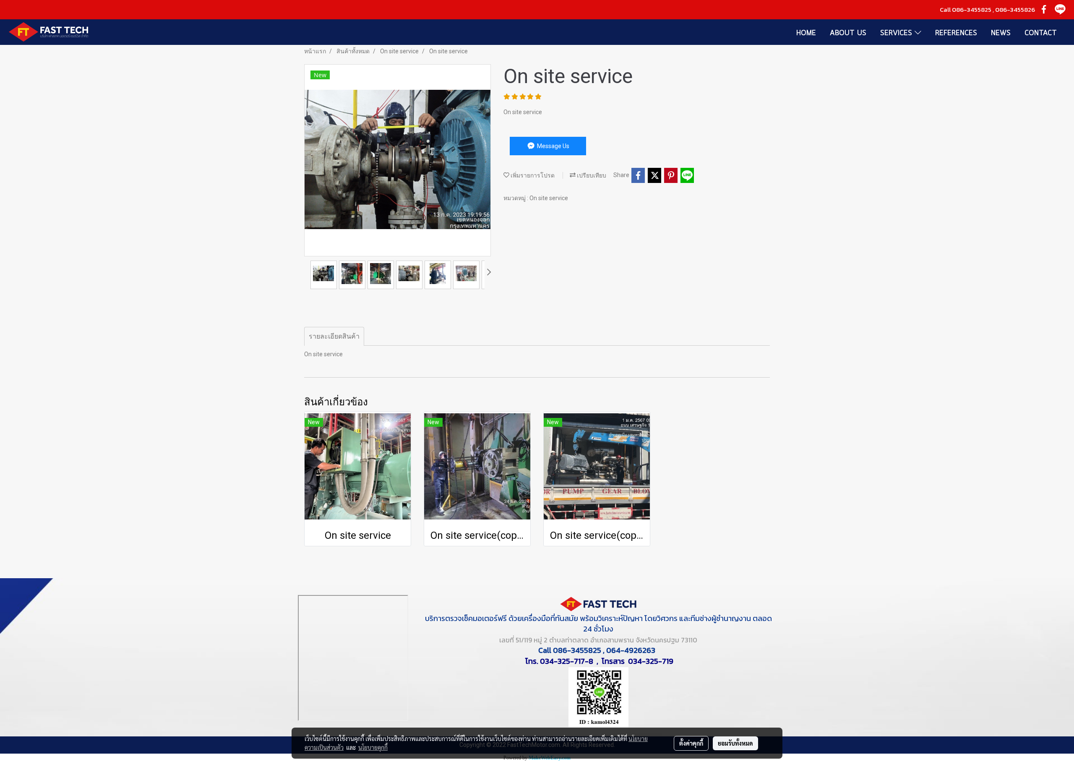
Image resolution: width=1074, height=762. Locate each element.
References (956, 33)
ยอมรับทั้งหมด (735, 743)
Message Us (552, 146)
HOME (806, 33)
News (1001, 33)
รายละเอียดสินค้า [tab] (334, 336)
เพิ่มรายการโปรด (532, 175)
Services (897, 33)
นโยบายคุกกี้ (373, 747)
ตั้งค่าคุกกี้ (691, 743)
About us (848, 33)
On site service (548, 198)
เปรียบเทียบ (591, 175)
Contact (1040, 33)
